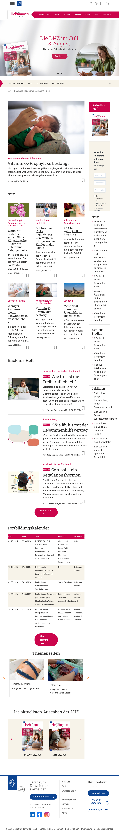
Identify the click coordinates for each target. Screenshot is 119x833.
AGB (35, 829)
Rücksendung (69, 790)
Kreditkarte (67, 808)
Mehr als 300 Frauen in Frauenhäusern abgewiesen (74, 311)
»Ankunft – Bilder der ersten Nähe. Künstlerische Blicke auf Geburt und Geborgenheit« (17, 240)
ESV (9, 91)
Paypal (65, 803)
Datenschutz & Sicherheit (51, 829)
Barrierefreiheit (72, 829)
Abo (96, 15)
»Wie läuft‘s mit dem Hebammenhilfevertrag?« (67, 427)
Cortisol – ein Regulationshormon (62, 472)
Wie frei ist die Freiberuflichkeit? (61, 379)
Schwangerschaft (16, 83)
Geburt (30, 83)
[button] (59, 50)
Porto (64, 786)
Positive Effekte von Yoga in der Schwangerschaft (100, 371)
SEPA (64, 813)
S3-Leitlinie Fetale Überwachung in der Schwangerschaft (103, 400)
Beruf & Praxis (58, 83)
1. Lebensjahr (42, 83)
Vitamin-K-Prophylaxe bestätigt (38, 163)
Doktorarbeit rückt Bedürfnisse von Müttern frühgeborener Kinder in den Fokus (45, 238)
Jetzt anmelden (41, 796)
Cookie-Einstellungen (103, 829)
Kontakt (96, 793)
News (57, 15)
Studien (67, 15)
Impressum (86, 829)
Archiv (87, 15)
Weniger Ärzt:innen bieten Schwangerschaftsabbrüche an (18, 314)
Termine (77, 15)
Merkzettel (107, 15)
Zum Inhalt (45, 510)
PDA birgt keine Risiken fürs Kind (73, 231)
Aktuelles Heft (44, 15)
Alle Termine (44, 638)
